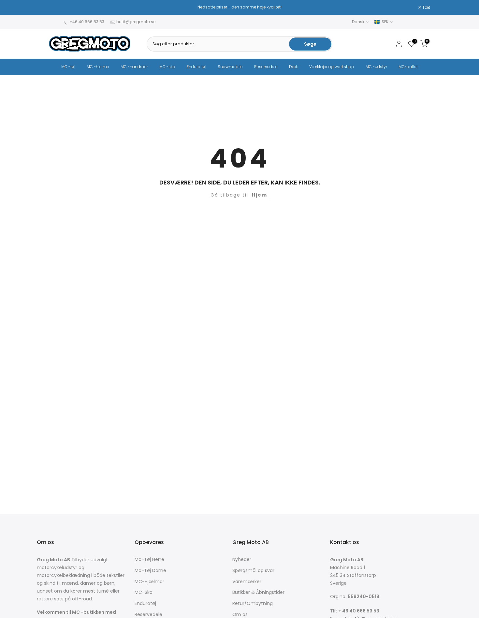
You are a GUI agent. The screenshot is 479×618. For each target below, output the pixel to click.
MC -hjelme (98, 66)
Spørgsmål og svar (253, 570)
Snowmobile (230, 66)
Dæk (293, 66)
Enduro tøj (196, 66)
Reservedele (266, 66)
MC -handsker (134, 66)
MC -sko (167, 66)
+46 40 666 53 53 (86, 21)
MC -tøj (68, 66)
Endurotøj (145, 603)
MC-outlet (408, 66)
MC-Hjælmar (149, 582)
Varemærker (246, 582)
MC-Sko (143, 592)
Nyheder (241, 559)
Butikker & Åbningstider (258, 592)
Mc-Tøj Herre (149, 559)
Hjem (259, 195)
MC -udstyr (376, 66)
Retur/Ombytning (252, 603)
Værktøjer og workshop (331, 66)
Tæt (56, 7)
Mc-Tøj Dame (150, 570)
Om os (240, 614)
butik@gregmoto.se (135, 21)
